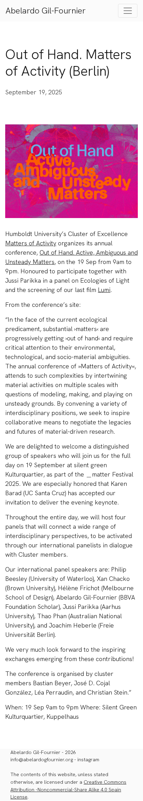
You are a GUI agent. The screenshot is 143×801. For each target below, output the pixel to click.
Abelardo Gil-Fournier (46, 10)
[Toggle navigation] (127, 11)
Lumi (104, 290)
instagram (88, 759)
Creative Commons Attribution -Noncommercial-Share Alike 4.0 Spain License (68, 789)
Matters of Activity (30, 243)
